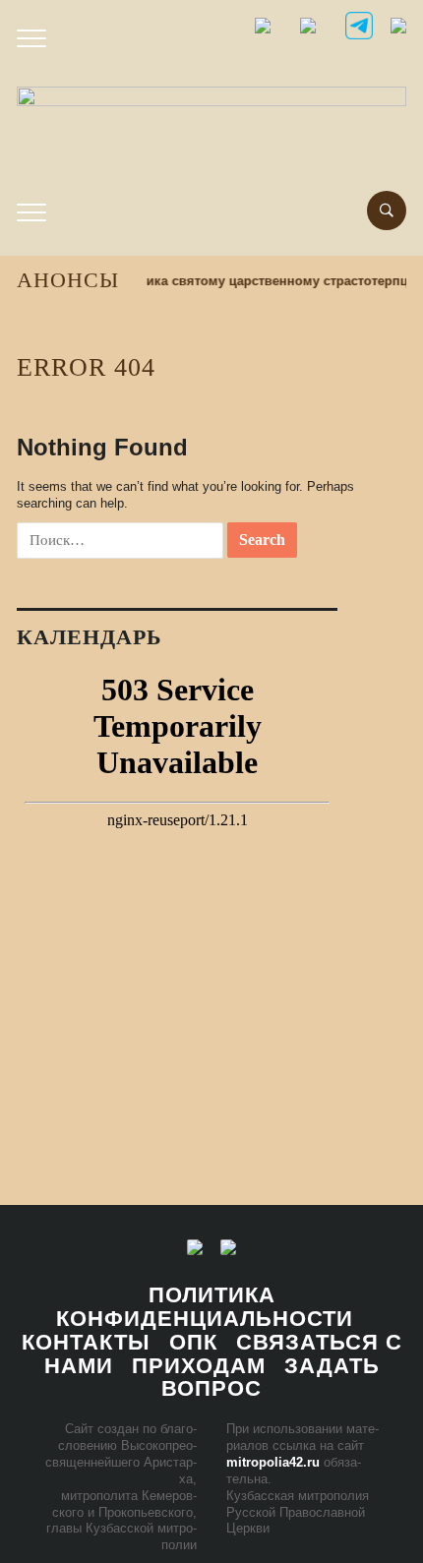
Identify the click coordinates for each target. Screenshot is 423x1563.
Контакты (86, 1342)
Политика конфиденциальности (204, 1307)
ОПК (193, 1342)
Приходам (199, 1365)
